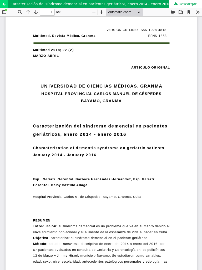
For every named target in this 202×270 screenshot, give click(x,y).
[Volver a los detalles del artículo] (4, 4)
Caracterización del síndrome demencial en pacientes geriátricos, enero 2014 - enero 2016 (90, 3)
